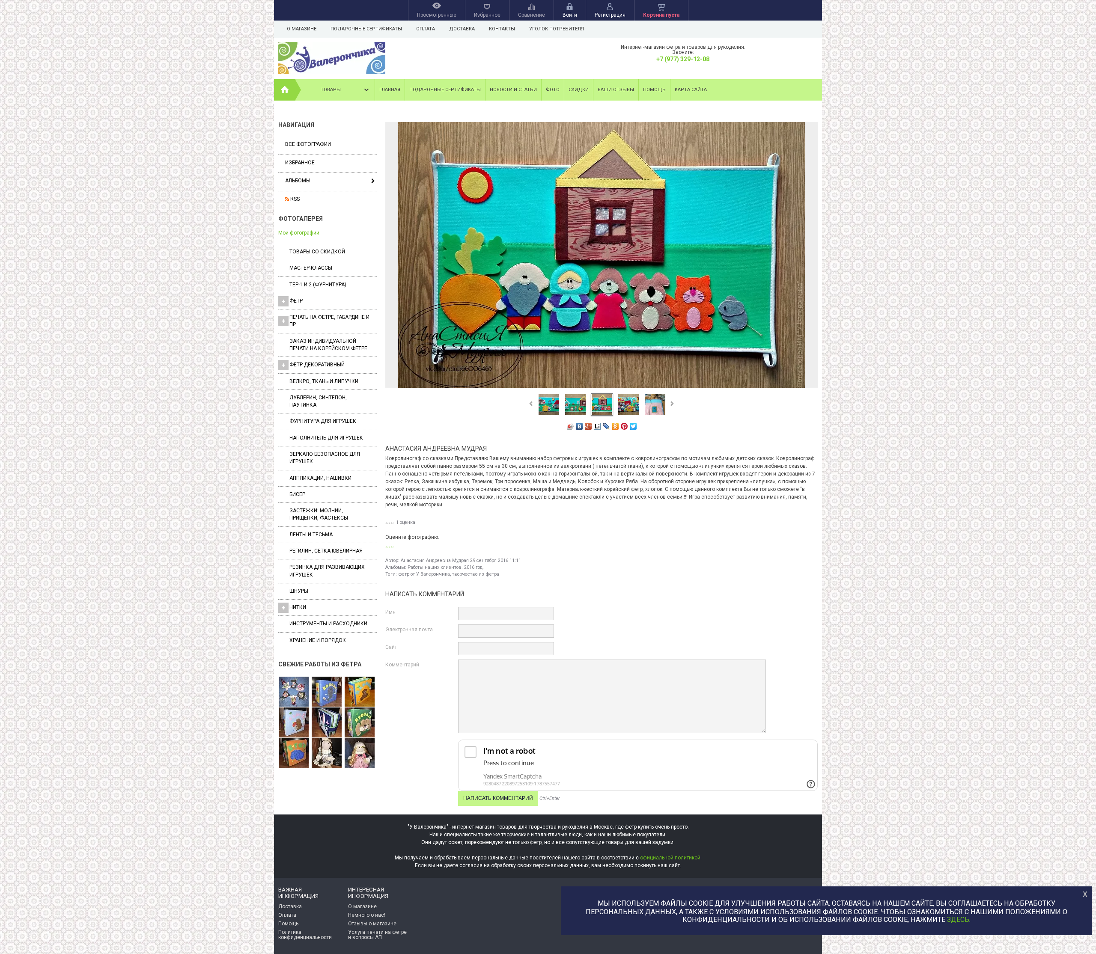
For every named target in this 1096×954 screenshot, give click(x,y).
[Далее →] (601, 387)
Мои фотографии (298, 233)
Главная (389, 89)
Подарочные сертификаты (366, 29)
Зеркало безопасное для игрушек (324, 457)
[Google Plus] (588, 426)
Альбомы (297, 181)
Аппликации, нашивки (320, 478)
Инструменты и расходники (328, 624)
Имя (390, 612)
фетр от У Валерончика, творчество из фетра (448, 574)
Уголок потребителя (556, 29)
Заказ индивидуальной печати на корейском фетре (328, 344)
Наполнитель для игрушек (326, 438)
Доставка (462, 29)
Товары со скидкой (317, 252)
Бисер (297, 494)
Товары (331, 89)
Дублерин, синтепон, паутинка (318, 401)
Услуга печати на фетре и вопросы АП (377, 934)
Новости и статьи (513, 89)
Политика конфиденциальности (305, 934)
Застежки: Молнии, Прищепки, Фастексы (318, 514)
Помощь (654, 89)
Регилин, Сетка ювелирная (326, 551)
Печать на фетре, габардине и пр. (329, 320)
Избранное (300, 163)
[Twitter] (633, 426)
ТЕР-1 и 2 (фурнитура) (317, 285)
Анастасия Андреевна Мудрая (435, 560)
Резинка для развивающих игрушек (327, 570)
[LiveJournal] (606, 426)
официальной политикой (670, 858)
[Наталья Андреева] (294, 692)
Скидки (579, 89)
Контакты (502, 29)
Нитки (297, 607)
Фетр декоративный (317, 365)
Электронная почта (409, 630)
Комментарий (402, 665)
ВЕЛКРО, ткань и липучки (323, 381)
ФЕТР (296, 301)
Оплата (425, 29)
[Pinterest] (624, 426)
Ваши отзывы (616, 89)
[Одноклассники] (615, 426)
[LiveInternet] (597, 426)
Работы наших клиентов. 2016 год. (446, 567)
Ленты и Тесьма (311, 535)
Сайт (391, 647)
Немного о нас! (366, 915)
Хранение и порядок (317, 640)
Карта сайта (691, 89)
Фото (553, 89)
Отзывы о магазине (372, 924)
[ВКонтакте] (579, 426)
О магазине (301, 29)
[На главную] (284, 90)
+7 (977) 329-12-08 (682, 59)
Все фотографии (308, 144)
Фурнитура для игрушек (322, 421)
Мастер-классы (310, 268)
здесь (958, 920)
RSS (294, 199)
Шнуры (298, 591)
